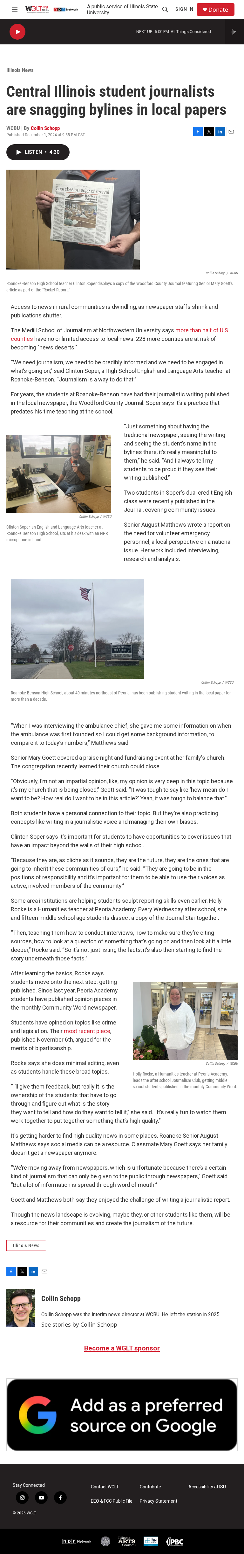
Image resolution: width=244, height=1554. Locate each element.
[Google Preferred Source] (122, 1415)
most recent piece (87, 1031)
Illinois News (20, 70)
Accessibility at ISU (207, 1487)
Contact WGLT (105, 1487)
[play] (17, 32)
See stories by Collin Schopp (79, 1324)
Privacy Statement (158, 1501)
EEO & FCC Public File (111, 1501)
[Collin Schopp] (20, 1308)
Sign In (184, 9)
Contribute (150, 1487)
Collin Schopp (45, 128)
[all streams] (234, 31)
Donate (218, 9)
